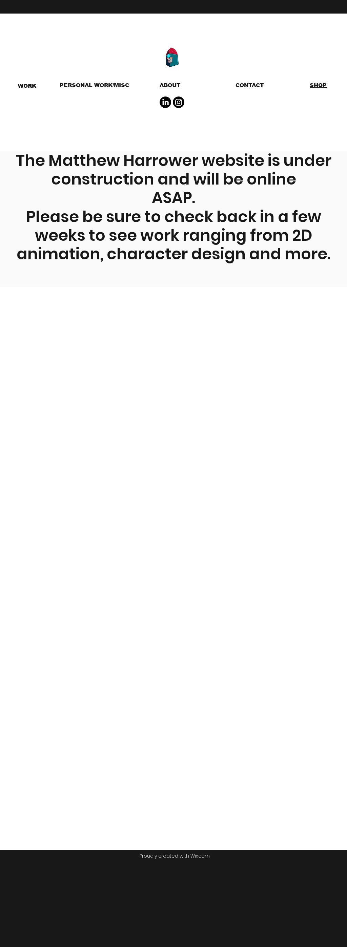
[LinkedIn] (165, 102)
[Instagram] (178, 102)
